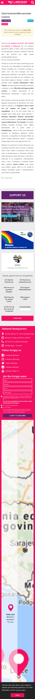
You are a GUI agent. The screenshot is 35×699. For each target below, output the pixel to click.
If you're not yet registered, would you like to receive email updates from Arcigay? (17, 402)
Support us (17, 195)
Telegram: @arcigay (12, 367)
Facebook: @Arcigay (12, 355)
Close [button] (17, 695)
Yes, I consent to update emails (10, 405)
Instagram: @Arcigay (12, 359)
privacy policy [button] (20, 690)
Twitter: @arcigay (11, 363)
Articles (4, 24)
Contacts (19, 346)
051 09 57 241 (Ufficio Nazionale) (16, 342)
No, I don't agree (6, 407)
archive (30, 20)
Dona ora (17, 318)
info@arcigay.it (10, 346)
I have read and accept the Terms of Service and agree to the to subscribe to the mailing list (17, 397)
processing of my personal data (10, 397)
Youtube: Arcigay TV (12, 371)
